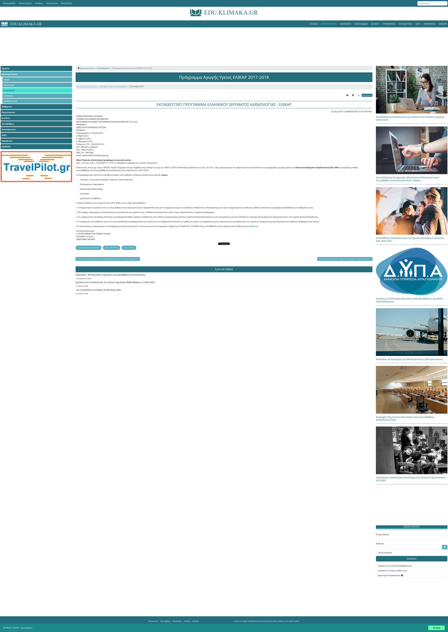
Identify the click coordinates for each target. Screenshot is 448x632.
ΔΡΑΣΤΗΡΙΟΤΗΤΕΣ (111, 248)
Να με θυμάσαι (385, 552)
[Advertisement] (219, 43)
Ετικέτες (187, 621)
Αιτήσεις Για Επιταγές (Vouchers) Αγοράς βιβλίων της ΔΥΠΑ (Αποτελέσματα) (409, 300)
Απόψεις (39, 3)
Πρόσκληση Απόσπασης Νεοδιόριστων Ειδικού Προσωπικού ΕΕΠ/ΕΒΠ (411, 479)
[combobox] (432, 3)
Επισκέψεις (8, 96)
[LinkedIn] (353, 95)
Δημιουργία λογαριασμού (389, 575)
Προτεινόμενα (25, 3)
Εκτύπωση (367, 95)
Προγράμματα (9, 90)
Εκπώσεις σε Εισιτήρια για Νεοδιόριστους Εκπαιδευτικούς (409, 359)
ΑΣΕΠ (418, 24)
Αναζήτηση (177, 621)
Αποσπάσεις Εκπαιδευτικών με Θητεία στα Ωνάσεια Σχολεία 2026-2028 (410, 118)
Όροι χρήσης (165, 621)
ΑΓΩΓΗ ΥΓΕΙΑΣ (129, 248)
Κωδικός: (380, 543)
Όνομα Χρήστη (382, 534)
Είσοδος (196, 621)
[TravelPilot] (36, 166)
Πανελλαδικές (361, 24)
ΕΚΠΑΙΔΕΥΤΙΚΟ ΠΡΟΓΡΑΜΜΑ (88, 248)
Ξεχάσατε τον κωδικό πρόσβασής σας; (395, 566)
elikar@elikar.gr (252, 226)
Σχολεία (314, 24)
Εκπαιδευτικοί (405, 24)
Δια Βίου (375, 24)
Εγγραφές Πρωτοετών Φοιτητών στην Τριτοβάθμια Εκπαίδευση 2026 (405, 418)
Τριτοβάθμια (388, 24)
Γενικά (6, 80)
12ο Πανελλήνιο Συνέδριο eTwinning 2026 (98, 289)
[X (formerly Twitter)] (358, 95)
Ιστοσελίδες (66, 3)
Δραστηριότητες (329, 24)
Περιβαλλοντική (10, 101)
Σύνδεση (411, 558)
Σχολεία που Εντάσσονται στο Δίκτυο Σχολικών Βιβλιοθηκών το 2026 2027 (115, 282)
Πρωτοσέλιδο (9, 3)
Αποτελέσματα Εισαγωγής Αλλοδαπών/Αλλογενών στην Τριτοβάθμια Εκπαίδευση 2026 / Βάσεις (407, 179)
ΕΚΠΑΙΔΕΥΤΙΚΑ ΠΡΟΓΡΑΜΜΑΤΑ (113, 86)
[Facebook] (347, 95)
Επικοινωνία (52, 3)
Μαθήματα (345, 24)
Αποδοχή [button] (436, 628)
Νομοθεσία (429, 24)
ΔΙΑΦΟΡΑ (6, 146)
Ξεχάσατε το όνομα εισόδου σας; (392, 570)
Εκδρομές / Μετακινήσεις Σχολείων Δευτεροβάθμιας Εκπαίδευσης (110, 274)
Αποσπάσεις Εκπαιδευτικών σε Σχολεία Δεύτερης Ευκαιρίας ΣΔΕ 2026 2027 (410, 239)
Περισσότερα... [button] (27, 628)
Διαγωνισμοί (9, 85)
